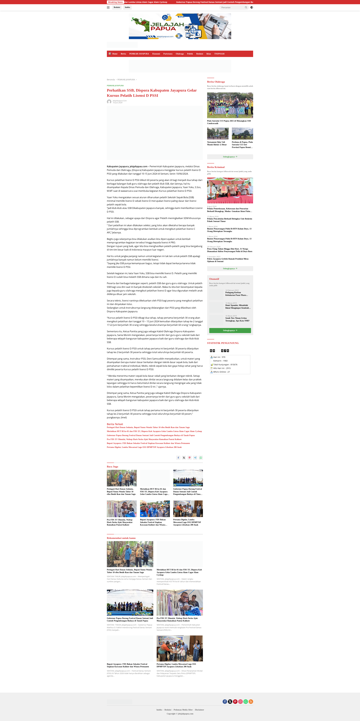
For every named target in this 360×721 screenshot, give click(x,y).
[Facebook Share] (178, 458)
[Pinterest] (235, 701)
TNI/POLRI (219, 54)
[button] (246, 7)
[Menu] (109, 7)
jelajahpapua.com (120, 100)
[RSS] (251, 701)
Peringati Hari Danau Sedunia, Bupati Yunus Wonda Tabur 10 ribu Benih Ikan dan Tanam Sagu (148, 427)
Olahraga (180, 54)
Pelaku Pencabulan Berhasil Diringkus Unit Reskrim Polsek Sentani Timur (229, 220)
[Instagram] (240, 701)
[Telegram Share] (195, 458)
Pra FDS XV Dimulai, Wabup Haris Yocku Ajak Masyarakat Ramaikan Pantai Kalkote (144, 439)
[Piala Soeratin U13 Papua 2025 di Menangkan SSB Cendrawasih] (230, 105)
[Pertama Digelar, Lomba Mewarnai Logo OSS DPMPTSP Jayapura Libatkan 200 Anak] (188, 508)
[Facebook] (225, 701)
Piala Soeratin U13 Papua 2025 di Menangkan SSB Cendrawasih (229, 122)
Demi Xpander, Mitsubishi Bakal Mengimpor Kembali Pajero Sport (237, 306)
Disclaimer (199, 710)
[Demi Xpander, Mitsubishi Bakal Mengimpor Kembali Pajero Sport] (216, 307)
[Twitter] (230, 701)
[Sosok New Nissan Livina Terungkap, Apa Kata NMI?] (216, 320)
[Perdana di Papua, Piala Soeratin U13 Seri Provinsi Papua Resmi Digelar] (242, 134)
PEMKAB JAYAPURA (139, 54)
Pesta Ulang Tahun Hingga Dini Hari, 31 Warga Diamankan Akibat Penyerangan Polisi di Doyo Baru (229, 250)
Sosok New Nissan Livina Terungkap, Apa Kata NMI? (237, 319)
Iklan (208, 54)
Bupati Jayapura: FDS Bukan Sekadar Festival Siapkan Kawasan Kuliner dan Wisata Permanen (148, 443)
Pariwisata (167, 54)
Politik (190, 54)
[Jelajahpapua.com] (122, 44)
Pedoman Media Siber (183, 710)
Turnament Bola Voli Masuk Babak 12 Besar (217, 143)
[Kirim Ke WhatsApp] (201, 458)
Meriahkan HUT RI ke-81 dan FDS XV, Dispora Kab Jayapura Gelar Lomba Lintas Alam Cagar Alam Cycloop (154, 431)
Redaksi (117, 7)
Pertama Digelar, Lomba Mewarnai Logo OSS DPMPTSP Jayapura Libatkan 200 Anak (144, 447)
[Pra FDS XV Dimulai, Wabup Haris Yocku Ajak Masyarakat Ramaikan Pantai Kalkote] (122, 508)
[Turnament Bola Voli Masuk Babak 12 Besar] (217, 134)
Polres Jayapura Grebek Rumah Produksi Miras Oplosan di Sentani (227, 260)
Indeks (127, 7)
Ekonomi (156, 54)
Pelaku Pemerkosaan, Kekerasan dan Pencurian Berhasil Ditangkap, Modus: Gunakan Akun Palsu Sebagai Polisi (228, 210)
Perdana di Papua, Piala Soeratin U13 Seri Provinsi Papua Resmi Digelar (242, 145)
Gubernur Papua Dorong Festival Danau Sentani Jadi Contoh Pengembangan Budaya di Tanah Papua (183, 2)
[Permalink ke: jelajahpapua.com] (109, 101)
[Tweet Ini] (184, 458)
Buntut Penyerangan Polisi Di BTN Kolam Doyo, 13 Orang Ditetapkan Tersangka (229, 230)
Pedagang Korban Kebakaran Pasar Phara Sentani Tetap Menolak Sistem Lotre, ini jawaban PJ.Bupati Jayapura (236, 293)
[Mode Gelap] (251, 7)
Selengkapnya (229, 157)
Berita (123, 54)
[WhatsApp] (245, 701)
